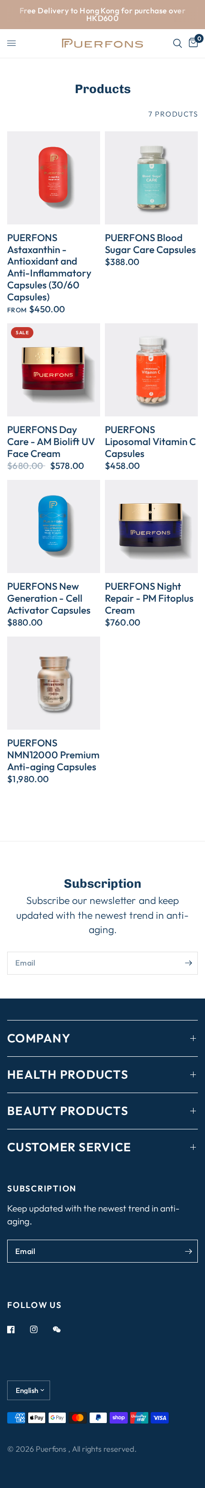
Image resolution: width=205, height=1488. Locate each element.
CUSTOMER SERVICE (69, 1147)
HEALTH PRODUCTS (67, 1074)
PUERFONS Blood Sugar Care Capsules (150, 243)
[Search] (177, 43)
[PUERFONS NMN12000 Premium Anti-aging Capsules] (53, 683)
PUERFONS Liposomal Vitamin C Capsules (150, 441)
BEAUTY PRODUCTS (67, 1110)
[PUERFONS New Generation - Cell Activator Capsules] (53, 526)
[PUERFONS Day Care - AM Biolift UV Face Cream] (53, 369)
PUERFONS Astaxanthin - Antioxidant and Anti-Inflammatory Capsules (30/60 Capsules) (49, 267)
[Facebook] (17, 1329)
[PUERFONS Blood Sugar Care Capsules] (151, 177)
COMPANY (39, 1038)
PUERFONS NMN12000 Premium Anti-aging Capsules (53, 754)
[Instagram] (40, 1329)
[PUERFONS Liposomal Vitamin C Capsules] (151, 369)
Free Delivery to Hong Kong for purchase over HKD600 (102, 14)
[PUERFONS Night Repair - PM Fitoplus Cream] (151, 526)
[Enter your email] (188, 963)
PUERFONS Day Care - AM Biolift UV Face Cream (51, 441)
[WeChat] (63, 1329)
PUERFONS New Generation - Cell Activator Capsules (49, 598)
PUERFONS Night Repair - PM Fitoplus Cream (149, 598)
